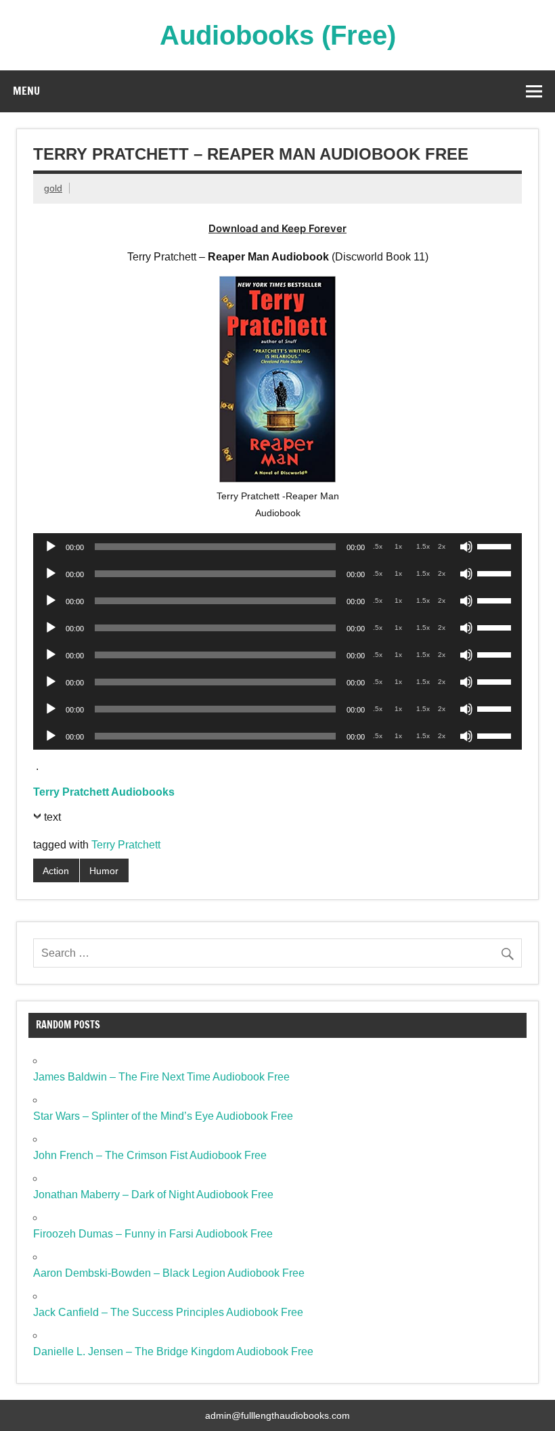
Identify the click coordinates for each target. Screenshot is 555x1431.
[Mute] (466, 546)
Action (56, 870)
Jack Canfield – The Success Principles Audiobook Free (168, 1312)
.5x (377, 546)
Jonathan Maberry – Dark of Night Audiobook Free (153, 1194)
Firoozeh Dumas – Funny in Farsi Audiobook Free (153, 1234)
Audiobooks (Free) (278, 35)
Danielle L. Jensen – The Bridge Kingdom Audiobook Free (173, 1351)
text (52, 817)
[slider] (496, 545)
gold (53, 188)
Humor (103, 870)
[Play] (51, 546)
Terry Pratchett (125, 844)
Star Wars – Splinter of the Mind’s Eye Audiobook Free (163, 1116)
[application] (277, 546)
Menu (26, 90)
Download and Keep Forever (277, 228)
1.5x (423, 546)
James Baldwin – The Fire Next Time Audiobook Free (161, 1077)
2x (441, 546)
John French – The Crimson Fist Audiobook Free (150, 1155)
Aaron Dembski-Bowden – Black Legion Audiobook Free (169, 1273)
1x (398, 546)
